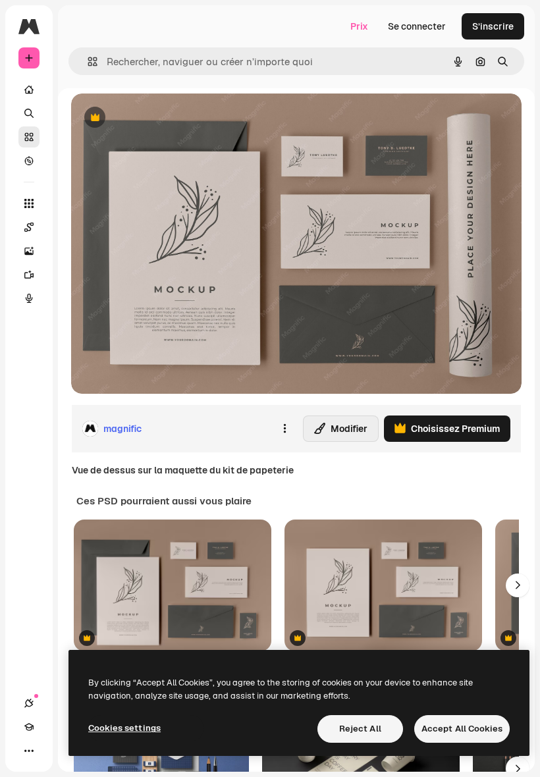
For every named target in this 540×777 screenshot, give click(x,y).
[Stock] (29, 136)
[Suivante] (517, 585)
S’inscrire (493, 26)
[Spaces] (29, 227)
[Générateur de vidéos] (29, 274)
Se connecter (417, 26)
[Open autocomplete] (87, 62)
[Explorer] (29, 160)
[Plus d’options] (284, 428)
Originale (158, 118)
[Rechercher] (29, 113)
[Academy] (29, 726)
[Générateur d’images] (29, 250)
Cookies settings (124, 728)
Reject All (360, 728)
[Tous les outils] (29, 203)
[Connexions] (29, 703)
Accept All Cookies (461, 728)
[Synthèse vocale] (29, 298)
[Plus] (29, 750)
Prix (359, 26)
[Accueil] (29, 89)
